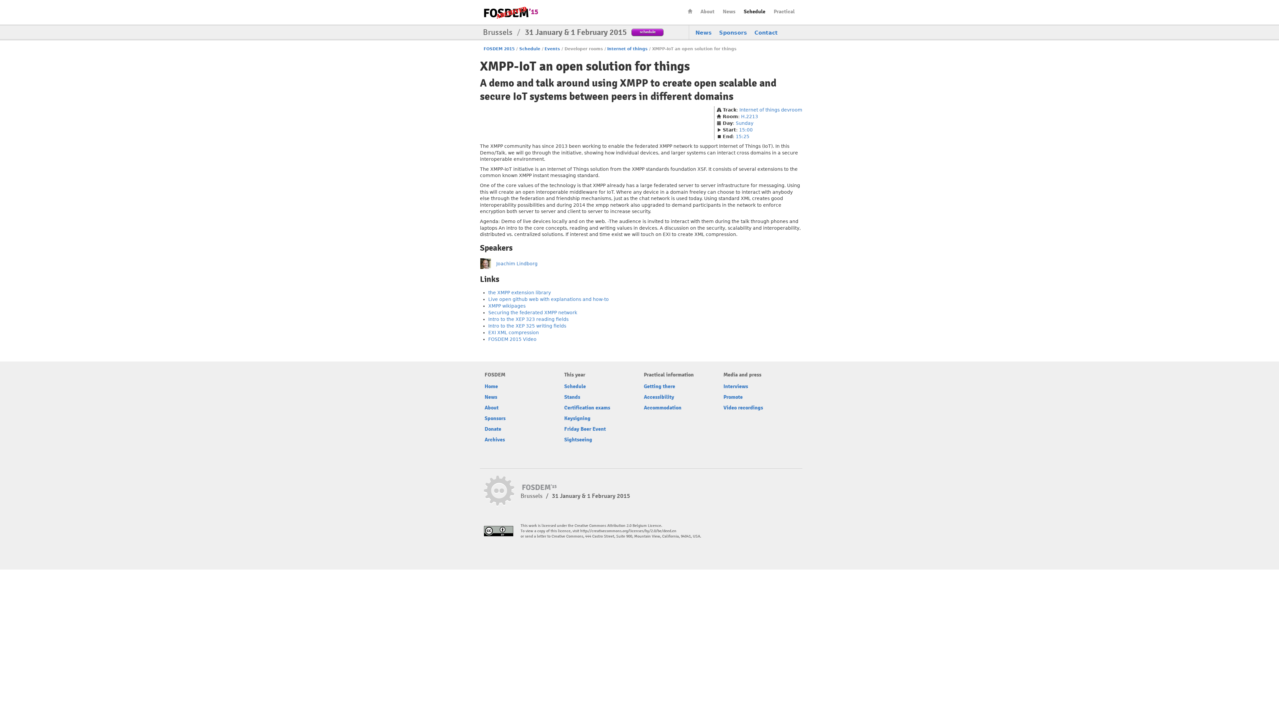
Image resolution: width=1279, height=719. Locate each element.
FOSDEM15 (511, 13)
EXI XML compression (513, 332)
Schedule (754, 11)
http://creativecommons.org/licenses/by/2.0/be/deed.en (628, 531)
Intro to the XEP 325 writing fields (527, 326)
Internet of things (627, 49)
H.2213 (749, 116)
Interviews (735, 386)
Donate (493, 429)
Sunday (744, 123)
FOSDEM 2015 (499, 49)
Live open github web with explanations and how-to (548, 299)
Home (690, 11)
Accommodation (662, 407)
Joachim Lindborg (517, 263)
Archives (495, 439)
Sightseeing (578, 439)
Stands (572, 397)
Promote (733, 397)
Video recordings (743, 407)
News (729, 11)
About (707, 11)
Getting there (659, 386)
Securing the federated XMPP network (532, 312)
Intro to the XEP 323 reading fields (528, 319)
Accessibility (659, 397)
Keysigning (577, 418)
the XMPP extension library (519, 292)
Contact (766, 33)
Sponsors (733, 33)
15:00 (746, 129)
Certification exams (587, 407)
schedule (647, 31)
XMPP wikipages (507, 306)
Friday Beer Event (585, 429)
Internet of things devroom (770, 110)
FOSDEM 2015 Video (512, 339)
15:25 (742, 136)
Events (552, 49)
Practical (784, 11)
